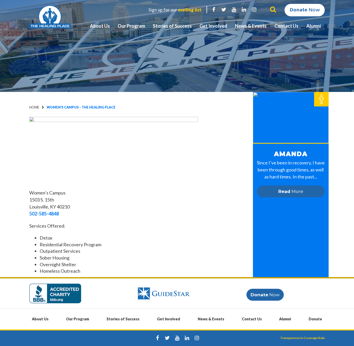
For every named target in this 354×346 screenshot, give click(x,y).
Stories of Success (172, 26)
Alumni (313, 26)
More (290, 191)
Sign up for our (174, 10)
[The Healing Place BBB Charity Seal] (55, 293)
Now (305, 10)
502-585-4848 (44, 214)
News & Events (251, 26)
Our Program (131, 26)
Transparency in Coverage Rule (302, 338)
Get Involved (213, 26)
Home (34, 107)
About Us (100, 26)
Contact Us (286, 26)
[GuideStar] (164, 293)
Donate (315, 319)
